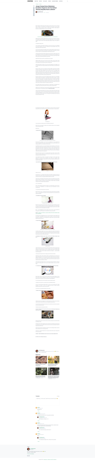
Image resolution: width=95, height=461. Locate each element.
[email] (34, 15)
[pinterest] (34, 13)
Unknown (38, 433)
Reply (38, 431)
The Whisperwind (41, 416)
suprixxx (38, 407)
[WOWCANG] (30, 1)
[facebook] (34, 7)
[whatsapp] (34, 10)
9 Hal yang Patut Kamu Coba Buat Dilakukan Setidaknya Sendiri (53, 365)
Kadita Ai (38, 422)
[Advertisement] (47, 19)
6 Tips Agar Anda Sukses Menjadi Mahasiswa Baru (40, 365)
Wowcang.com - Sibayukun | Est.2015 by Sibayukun (50, 459)
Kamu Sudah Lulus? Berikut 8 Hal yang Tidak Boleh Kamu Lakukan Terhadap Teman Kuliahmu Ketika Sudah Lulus (53, 377)
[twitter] (34, 9)
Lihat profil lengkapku (31, 453)
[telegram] (34, 12)
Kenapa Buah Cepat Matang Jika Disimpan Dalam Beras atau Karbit (40, 376)
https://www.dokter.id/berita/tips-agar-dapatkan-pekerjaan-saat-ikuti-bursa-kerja (47, 36)
